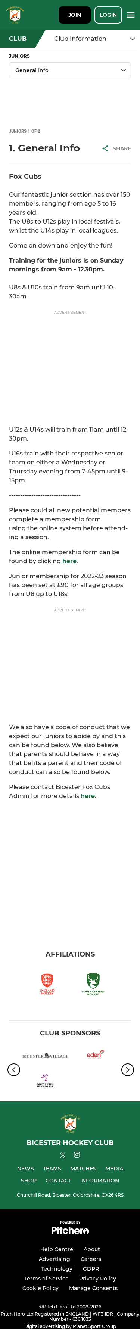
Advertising (54, 1259)
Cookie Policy (40, 1288)
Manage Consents (93, 1288)
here (69, 561)
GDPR (91, 1268)
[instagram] (77, 1156)
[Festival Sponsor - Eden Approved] (95, 1057)
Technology (56, 1268)
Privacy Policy (97, 1278)
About (92, 1249)
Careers (91, 1259)
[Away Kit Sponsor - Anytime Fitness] (45, 1083)
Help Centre (56, 1249)
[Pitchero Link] (70, 1232)
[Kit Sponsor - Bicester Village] (45, 1057)
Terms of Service (46, 1278)
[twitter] (63, 1156)
